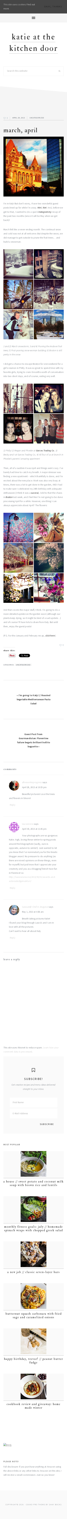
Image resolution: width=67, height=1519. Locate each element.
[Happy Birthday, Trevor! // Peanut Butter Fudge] (33, 1342)
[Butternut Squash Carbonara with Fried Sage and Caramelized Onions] (33, 1296)
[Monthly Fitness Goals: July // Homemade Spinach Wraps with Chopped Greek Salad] (33, 1209)
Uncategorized (37, 118)
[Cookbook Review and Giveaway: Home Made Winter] (33, 1387)
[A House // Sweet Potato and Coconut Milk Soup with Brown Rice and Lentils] (33, 1164)
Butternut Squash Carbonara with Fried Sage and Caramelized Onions (33, 1315)
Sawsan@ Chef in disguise (35, 906)
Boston (9, 497)
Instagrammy (44, 211)
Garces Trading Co (45, 450)
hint (45, 207)
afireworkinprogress (32, 782)
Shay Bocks (55, 1504)
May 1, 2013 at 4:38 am (33, 911)
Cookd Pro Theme (35, 1504)
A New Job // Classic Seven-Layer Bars (33, 1272)
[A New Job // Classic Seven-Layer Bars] (33, 1255)
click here (50, 635)
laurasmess (28, 824)
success (34, 492)
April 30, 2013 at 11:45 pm (34, 828)
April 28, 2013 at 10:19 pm (34, 787)
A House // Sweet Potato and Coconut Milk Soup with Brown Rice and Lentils (33, 1183)
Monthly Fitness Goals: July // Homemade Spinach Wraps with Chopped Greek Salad (33, 1228)
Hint (39, 207)
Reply (12, 804)
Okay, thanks (53, 6)
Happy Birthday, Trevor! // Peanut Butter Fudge (33, 1360)
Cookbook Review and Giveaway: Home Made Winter (33, 1405)
